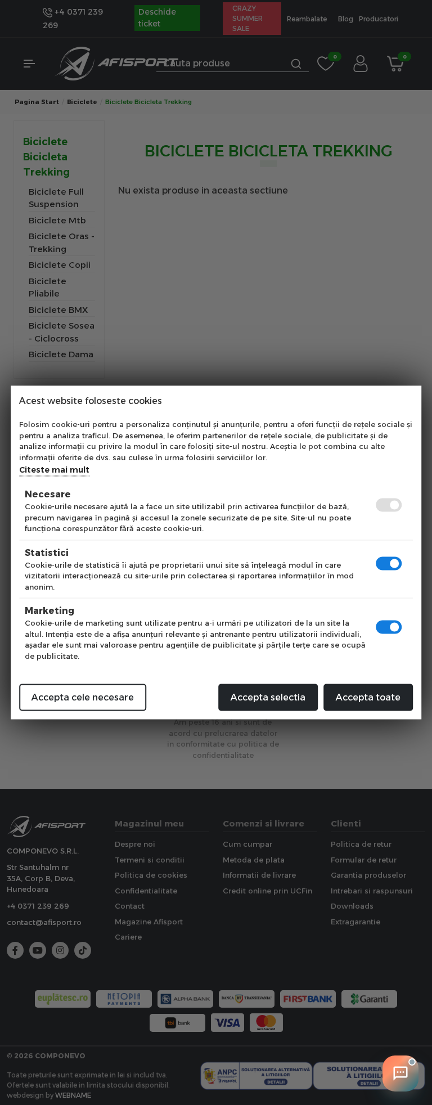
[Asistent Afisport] (400, 1073)
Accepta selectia (268, 697)
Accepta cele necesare (83, 697)
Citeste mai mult (54, 470)
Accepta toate (368, 697)
